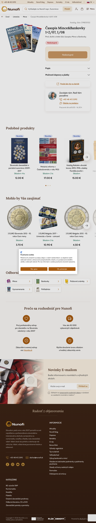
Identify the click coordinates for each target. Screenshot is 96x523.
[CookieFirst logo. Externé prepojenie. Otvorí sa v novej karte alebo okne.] (21, 252)
